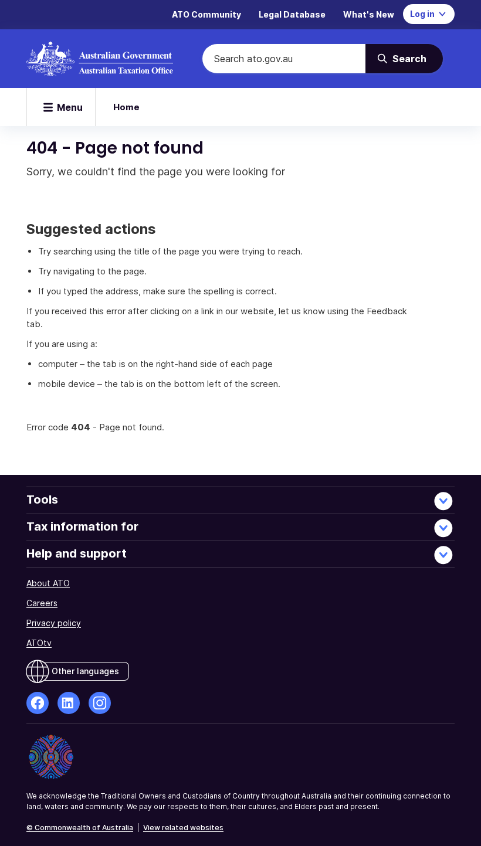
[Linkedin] (68, 703)
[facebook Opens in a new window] (37, 703)
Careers (41, 603)
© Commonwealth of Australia (79, 827)
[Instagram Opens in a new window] (100, 703)
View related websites (183, 827)
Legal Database (292, 14)
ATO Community (206, 14)
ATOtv (39, 643)
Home (126, 107)
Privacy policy (53, 623)
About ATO (48, 583)
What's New (368, 14)
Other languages (85, 671)
